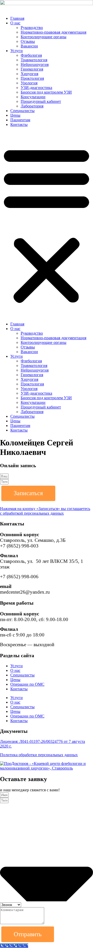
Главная (17, 18)
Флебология (31, 55)
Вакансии (29, 46)
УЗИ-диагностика (36, 87)
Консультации (33, 97)
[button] (46, 224)
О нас (15, 23)
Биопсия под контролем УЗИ (46, 92)
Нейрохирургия (35, 64)
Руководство (32, 27)
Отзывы (28, 41)
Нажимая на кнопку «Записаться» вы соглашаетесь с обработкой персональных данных (45, 510)
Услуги (16, 50)
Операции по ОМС (27, 684)
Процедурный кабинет (41, 101)
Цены (15, 115)
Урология (29, 83)
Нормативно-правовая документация (53, 32)
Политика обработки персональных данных (39, 755)
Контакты (19, 124)
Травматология (34, 60)
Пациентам (20, 120)
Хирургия (29, 74)
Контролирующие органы (43, 37)
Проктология (32, 78)
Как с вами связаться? (24, 806)
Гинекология (32, 69)
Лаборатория (32, 106)
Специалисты (22, 110)
